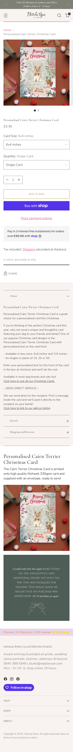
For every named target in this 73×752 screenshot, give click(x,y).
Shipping (29, 249)
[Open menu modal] (6, 15)
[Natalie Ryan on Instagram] (12, 679)
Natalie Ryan (31, 733)
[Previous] (6, 4)
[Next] (67, 4)
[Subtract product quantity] (7, 180)
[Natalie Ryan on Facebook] (6, 679)
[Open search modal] (59, 15)
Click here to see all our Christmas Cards (29, 381)
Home (7, 30)
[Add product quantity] (18, 180)
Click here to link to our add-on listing (27, 408)
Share (13, 273)
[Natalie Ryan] (36, 15)
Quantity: (18, 156)
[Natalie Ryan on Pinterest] (18, 679)
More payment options (36, 218)
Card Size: (18, 136)
